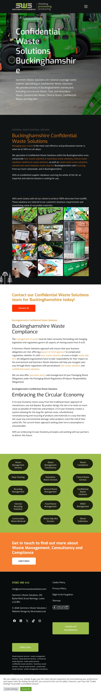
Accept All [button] (26, 689)
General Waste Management (50, 490)
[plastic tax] (76, 214)
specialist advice (37, 375)
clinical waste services (27, 667)
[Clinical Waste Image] (50, 267)
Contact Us (24, 308)
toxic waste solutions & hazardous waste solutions (48, 158)
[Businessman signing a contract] (24, 269)
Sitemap (56, 600)
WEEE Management (83, 505)
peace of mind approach (53, 352)
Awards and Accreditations (70, 628)
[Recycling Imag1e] (24, 252)
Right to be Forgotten (62, 594)
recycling (80, 165)
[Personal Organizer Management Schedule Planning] (24, 234)
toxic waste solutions (51, 355)
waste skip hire (47, 165)
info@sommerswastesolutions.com (29, 589)
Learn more (24, 561)
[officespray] (50, 233)
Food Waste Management (50, 505)
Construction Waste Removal (18, 520)
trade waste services (31, 661)
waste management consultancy (36, 669)
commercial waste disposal (25, 165)
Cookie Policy (58, 582)
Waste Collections (83, 520)
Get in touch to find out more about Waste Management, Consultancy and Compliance (47, 547)
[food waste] (50, 250)
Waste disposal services (21, 656)
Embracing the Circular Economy (48, 395)
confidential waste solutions (25, 369)
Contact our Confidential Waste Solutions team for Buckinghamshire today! (50, 297)
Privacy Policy (59, 588)
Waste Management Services (18, 465)
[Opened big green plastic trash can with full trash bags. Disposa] (76, 240)
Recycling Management (18, 490)
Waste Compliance (83, 463)
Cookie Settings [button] (11, 689)
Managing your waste (22, 145)
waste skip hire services (27, 659)
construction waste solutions (73, 162)
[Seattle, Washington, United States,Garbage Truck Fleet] (24, 215)
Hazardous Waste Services (50, 478)
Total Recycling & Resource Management (34, 192)
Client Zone (25, 647)
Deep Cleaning (18, 477)
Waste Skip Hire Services (50, 520)
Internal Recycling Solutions (18, 506)
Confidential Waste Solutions (82, 492)
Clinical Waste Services (83, 478)
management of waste (27, 339)
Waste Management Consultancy (50, 465)
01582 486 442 (20, 582)
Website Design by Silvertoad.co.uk (29, 611)
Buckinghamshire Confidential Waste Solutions (34, 320)
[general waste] (76, 267)
